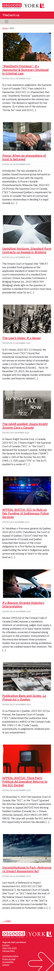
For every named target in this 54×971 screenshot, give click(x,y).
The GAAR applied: (25, 425)
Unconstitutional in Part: (26, 869)
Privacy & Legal (8, 959)
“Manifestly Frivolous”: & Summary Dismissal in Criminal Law (25, 69)
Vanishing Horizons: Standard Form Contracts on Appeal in (26, 250)
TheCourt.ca (10, 15)
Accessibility (8, 962)
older (6, 920)
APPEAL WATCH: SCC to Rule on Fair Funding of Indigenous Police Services (25, 513)
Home (5, 28)
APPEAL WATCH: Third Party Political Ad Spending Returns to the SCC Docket (24, 781)
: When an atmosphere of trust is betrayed (24, 157)
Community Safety (10, 956)
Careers (5, 965)
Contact (5, 945)
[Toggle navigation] (6, 21)
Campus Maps (8, 951)
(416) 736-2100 (9, 948)
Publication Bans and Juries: (24, 697)
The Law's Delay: (21, 338)
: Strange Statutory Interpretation (23, 604)
